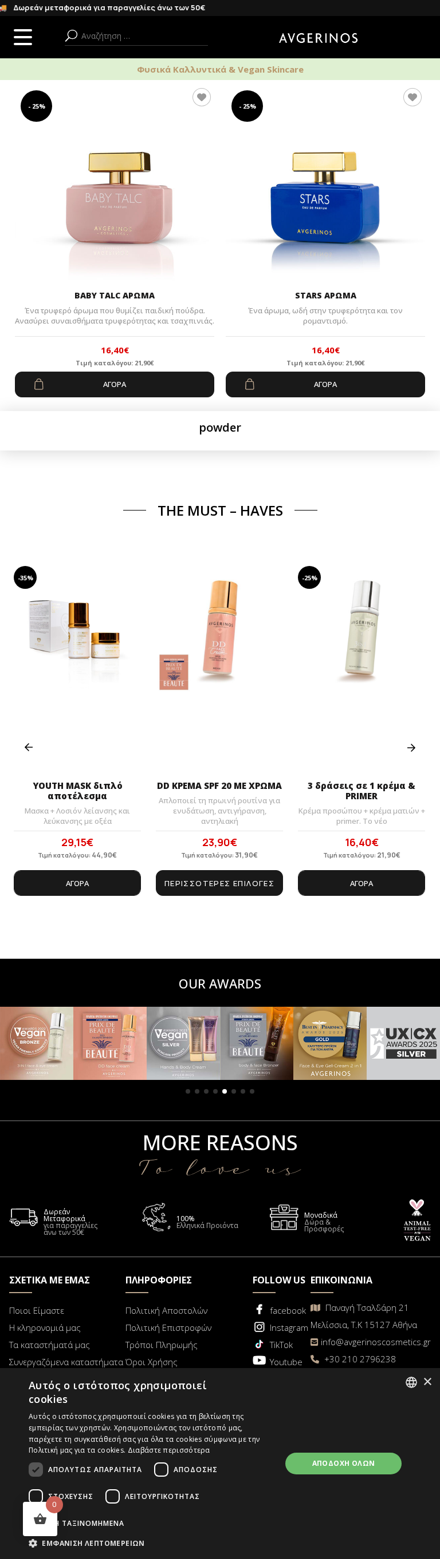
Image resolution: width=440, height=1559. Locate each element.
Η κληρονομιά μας (45, 1327)
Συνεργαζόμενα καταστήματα (66, 1361)
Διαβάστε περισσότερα (169, 1450)
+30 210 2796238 (359, 1359)
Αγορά (114, 384)
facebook (288, 1310)
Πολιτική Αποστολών (166, 1310)
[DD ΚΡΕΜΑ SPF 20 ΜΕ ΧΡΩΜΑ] (219, 669)
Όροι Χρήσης (151, 1361)
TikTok (281, 1344)
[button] (188, 1091)
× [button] (427, 1382)
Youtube (286, 1361)
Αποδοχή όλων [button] (343, 1463)
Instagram (289, 1327)
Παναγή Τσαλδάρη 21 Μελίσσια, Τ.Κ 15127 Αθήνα (364, 1316)
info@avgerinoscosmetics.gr (376, 1341)
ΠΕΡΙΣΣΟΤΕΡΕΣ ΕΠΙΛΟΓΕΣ (219, 883)
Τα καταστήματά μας (49, 1344)
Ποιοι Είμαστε (36, 1310)
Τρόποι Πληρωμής (161, 1344)
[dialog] (220, 1463)
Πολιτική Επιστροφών (168, 1327)
